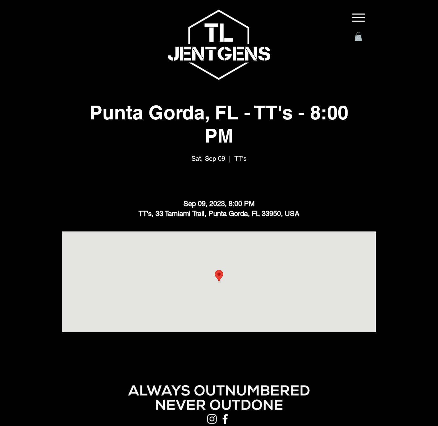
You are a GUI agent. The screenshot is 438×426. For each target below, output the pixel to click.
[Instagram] (212, 419)
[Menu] (358, 18)
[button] (358, 36)
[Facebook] (225, 419)
